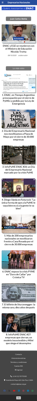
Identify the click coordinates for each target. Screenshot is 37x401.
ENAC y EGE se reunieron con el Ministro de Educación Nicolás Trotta (18, 48)
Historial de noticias (18, 358)
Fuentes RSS (18, 366)
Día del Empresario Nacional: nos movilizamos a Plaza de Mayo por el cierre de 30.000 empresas (19, 135)
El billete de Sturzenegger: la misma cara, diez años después (18, 306)
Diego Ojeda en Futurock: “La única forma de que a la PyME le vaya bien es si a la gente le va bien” (18, 204)
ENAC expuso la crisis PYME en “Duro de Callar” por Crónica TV (20, 274)
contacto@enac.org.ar (18, 384)
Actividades (18, 38)
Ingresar (19, 370)
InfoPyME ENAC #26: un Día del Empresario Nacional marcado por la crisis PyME (19, 169)
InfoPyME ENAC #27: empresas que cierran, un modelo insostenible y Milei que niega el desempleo (18, 339)
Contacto (18, 354)
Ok (18, 398)
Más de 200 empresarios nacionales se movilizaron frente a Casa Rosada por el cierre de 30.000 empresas (18, 240)
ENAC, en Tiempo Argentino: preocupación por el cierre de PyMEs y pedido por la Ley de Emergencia (19, 99)
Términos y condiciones (18, 362)
